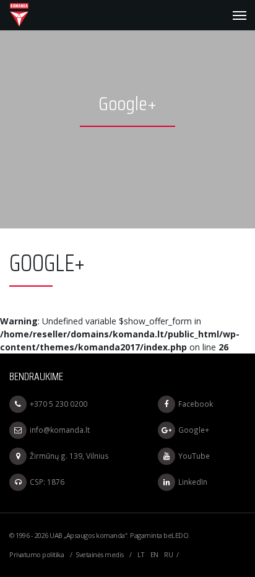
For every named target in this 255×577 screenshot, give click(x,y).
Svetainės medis (100, 554)
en (154, 554)
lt (140, 554)
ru (168, 554)
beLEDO (175, 535)
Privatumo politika (36, 554)
